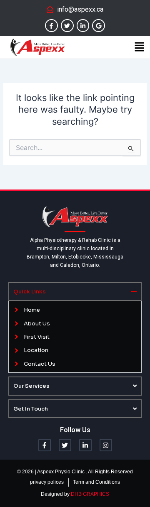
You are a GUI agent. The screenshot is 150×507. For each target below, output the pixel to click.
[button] (139, 47)
